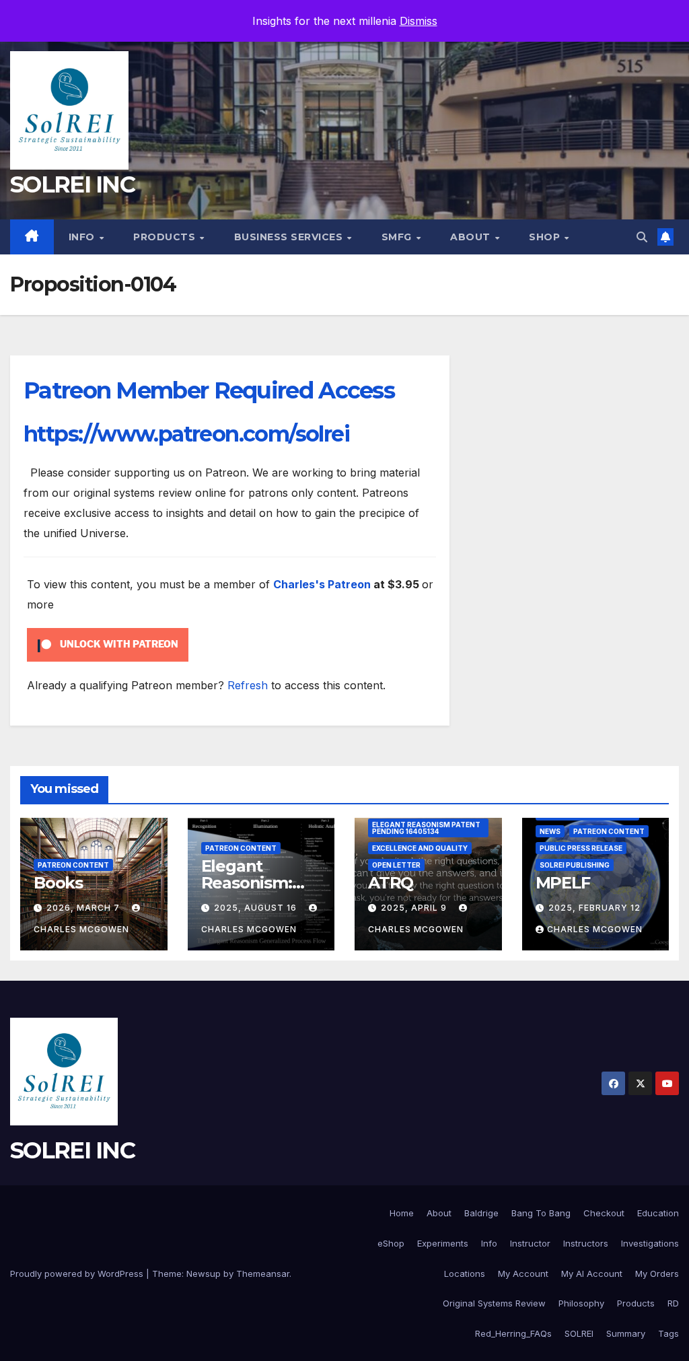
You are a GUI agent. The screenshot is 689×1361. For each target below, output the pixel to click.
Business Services (290, 237)
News (550, 831)
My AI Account (591, 1273)
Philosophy (581, 1303)
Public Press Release (581, 848)
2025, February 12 (594, 908)
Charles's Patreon (322, 584)
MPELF (563, 883)
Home (402, 1213)
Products (165, 237)
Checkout (603, 1213)
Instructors (585, 1243)
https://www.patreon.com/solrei (186, 434)
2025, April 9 (415, 908)
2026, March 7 (84, 908)
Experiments (442, 1243)
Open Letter (396, 865)
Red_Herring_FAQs (513, 1333)
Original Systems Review (494, 1303)
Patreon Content (73, 865)
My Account (523, 1273)
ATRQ (390, 883)
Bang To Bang (541, 1213)
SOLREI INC (72, 184)
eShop (390, 1243)
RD (673, 1303)
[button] (642, 237)
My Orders (657, 1273)
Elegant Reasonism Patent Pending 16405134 (426, 828)
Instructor (530, 1243)
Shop (546, 237)
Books (58, 883)
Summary (625, 1333)
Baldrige (481, 1213)
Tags (668, 1333)
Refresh (247, 685)
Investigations (650, 1243)
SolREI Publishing (575, 865)
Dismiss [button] (418, 21)
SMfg (398, 237)
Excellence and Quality (420, 848)
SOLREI (579, 1333)
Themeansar (262, 1273)
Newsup (203, 1273)
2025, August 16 (256, 908)
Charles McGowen (595, 929)
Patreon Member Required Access (209, 390)
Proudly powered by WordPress (78, 1273)
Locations (464, 1273)
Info (83, 237)
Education (658, 1213)
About (471, 237)
